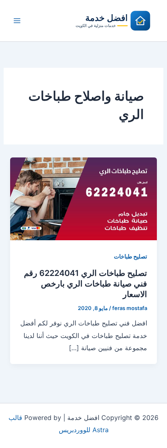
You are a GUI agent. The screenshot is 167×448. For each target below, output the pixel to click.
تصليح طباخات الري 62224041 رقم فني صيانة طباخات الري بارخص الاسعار (85, 283)
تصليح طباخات (130, 256)
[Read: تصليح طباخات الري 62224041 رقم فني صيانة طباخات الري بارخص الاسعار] (83, 198)
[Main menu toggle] (17, 21)
